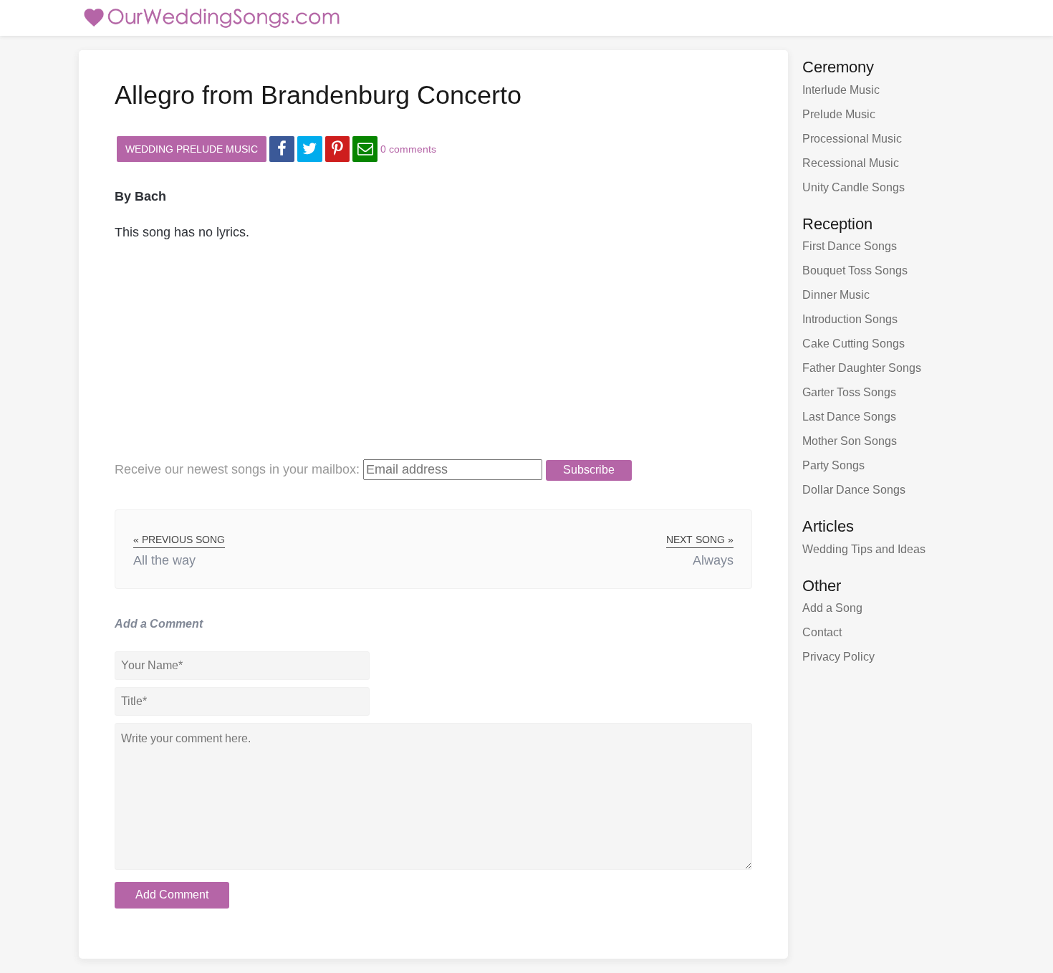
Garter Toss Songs (849, 392)
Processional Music (852, 139)
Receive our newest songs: (237, 469)
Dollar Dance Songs (853, 490)
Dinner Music (836, 295)
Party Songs (833, 465)
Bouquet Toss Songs (855, 270)
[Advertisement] (433, 358)
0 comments (408, 149)
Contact (822, 632)
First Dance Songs (849, 246)
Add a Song (832, 608)
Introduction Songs (850, 319)
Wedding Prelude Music (191, 149)
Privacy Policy (838, 657)
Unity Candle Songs (853, 187)
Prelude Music (838, 114)
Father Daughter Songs (861, 368)
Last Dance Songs (849, 417)
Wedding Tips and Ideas (863, 549)
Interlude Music (841, 90)
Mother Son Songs (849, 441)
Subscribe (589, 470)
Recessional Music (850, 163)
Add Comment (171, 894)
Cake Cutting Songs (853, 343)
